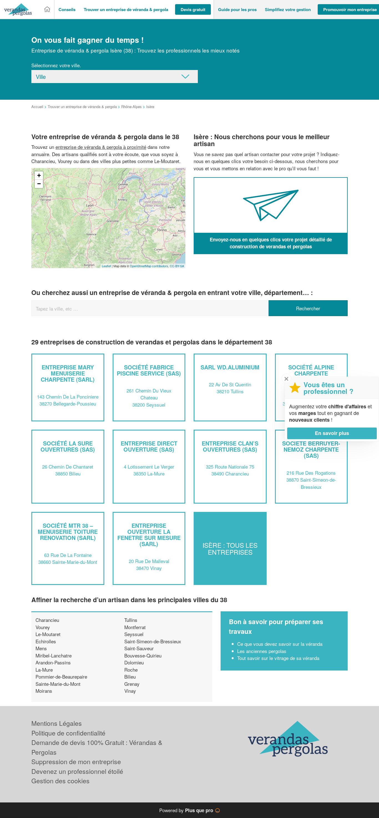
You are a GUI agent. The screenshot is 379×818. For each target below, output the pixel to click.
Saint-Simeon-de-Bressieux (152, 641)
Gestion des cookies (60, 780)
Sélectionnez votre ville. (56, 65)
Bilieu (130, 676)
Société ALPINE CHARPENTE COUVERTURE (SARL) (311, 373)
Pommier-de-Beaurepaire (61, 676)
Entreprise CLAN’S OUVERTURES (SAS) (230, 446)
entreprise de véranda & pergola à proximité (100, 146)
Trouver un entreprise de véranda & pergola (82, 106)
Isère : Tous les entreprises (230, 548)
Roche (131, 669)
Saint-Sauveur (139, 648)
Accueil (37, 106)
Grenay (132, 683)
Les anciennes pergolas (261, 650)
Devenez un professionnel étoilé (77, 771)
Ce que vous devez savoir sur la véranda (279, 643)
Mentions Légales (56, 723)
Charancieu (47, 619)
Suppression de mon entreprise (76, 761)
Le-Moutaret (48, 634)
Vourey (43, 627)
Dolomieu (134, 662)
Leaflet (106, 266)
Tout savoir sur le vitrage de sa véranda (278, 657)
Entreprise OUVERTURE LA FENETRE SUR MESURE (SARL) (149, 534)
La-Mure (44, 669)
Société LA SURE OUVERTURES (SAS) (68, 446)
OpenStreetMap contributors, (150, 266)
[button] (67, 9)
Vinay (130, 690)
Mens (41, 648)
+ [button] (39, 175)
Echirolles (46, 641)
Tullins (130, 619)
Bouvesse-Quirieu (142, 655)
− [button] (39, 183)
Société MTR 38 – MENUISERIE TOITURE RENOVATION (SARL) (68, 531)
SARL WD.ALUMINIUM (230, 367)
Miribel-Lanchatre (54, 655)
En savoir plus (332, 433)
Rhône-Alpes (131, 106)
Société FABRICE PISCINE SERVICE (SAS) (149, 370)
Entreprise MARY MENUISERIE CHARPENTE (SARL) (68, 373)
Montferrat (135, 627)
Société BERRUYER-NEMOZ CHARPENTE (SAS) (311, 449)
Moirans (44, 690)
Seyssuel (133, 634)
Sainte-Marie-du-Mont (58, 683)
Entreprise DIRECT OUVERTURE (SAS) (149, 446)
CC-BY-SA (177, 266)
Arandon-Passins (53, 662)
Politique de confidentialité (68, 732)
